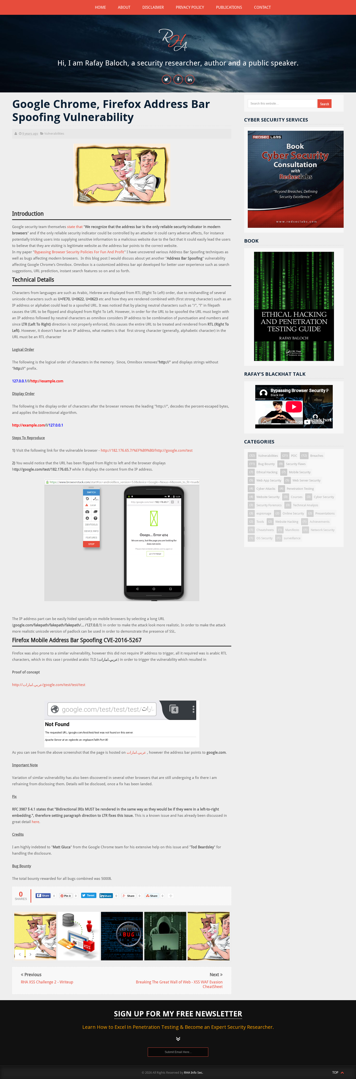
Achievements (320, 521)
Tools (260, 521)
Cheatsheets (265, 530)
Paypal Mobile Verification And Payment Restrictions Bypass (165, 939)
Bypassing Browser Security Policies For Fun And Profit (79, 252)
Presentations (325, 513)
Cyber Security (324, 497)
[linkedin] (189, 79)
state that (75, 227)
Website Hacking (286, 521)
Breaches (316, 456)
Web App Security (268, 480)
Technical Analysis (305, 505)
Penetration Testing (300, 488)
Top (335, 1072)
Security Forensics (269, 505)
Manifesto (292, 530)
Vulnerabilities (54, 133)
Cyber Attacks (265, 488)
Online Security (293, 513)
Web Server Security (306, 480)
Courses (296, 497)
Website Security (267, 497)
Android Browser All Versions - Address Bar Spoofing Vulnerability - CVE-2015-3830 (209, 948)
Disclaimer (153, 7)
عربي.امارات (136, 752)
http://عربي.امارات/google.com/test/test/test (48, 685)
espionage (263, 513)
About (124, 7)
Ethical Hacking (267, 472)
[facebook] (178, 79)
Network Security (322, 530)
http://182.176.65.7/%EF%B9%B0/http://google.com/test (147, 450)
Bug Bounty (266, 464)
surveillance (292, 538)
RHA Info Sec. (193, 1072)
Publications (229, 7)
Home (100, 7)
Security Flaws (296, 464)
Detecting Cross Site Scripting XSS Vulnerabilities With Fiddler (79, 939)
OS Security (264, 538)
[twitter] (166, 79)
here (35, 822)
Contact (262, 7)
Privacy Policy (190, 7)
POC (294, 456)
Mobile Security (299, 472)
